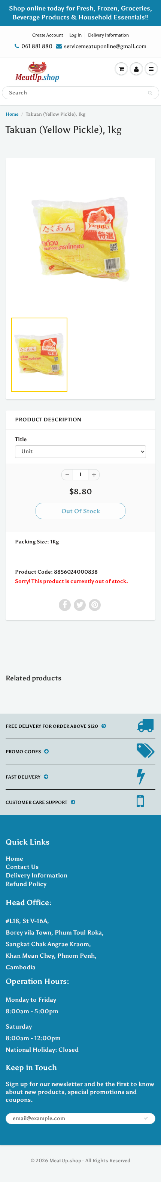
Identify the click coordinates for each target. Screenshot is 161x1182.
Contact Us (22, 866)
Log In (75, 35)
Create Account (47, 35)
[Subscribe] (146, 1118)
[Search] (150, 93)
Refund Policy (26, 884)
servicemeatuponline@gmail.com (105, 46)
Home (12, 114)
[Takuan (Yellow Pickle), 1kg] (80, 239)
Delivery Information (108, 35)
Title (21, 439)
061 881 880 (36, 46)
